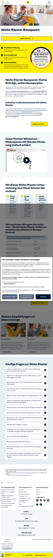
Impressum (35, 287)
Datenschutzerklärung (9, 283)
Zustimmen (43, 296)
